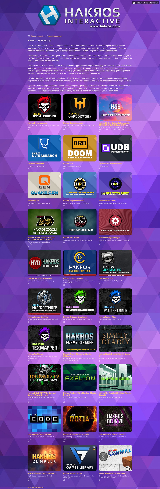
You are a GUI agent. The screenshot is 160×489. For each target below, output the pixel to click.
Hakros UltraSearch (36, 164)
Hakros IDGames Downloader (75, 317)
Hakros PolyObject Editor (73, 201)
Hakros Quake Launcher (73, 123)
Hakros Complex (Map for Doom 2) (42, 473)
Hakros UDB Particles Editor (110, 164)
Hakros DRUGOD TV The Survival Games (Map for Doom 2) (42, 394)
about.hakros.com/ (55, 36)
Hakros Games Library (72, 473)
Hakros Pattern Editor (108, 317)
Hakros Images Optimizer (38, 317)
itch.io (29, 487)
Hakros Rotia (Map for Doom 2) (76, 434)
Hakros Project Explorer (73, 278)
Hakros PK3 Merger (71, 238)
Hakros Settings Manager (109, 238)
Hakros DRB (68, 164)
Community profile (37, 487)
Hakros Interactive (38, 36)
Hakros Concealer (106, 278)
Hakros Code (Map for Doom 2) (40, 434)
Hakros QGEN (33, 201)
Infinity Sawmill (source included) (112, 473)
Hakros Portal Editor (107, 201)
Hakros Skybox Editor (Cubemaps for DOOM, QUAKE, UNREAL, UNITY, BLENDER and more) (114, 125)
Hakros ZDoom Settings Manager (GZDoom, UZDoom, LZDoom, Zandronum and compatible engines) (43, 239)
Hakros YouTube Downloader (40, 278)
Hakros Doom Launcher (38, 123)
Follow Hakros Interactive (147, 3)
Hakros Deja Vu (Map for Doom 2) (112, 434)
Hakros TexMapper (35, 354)
